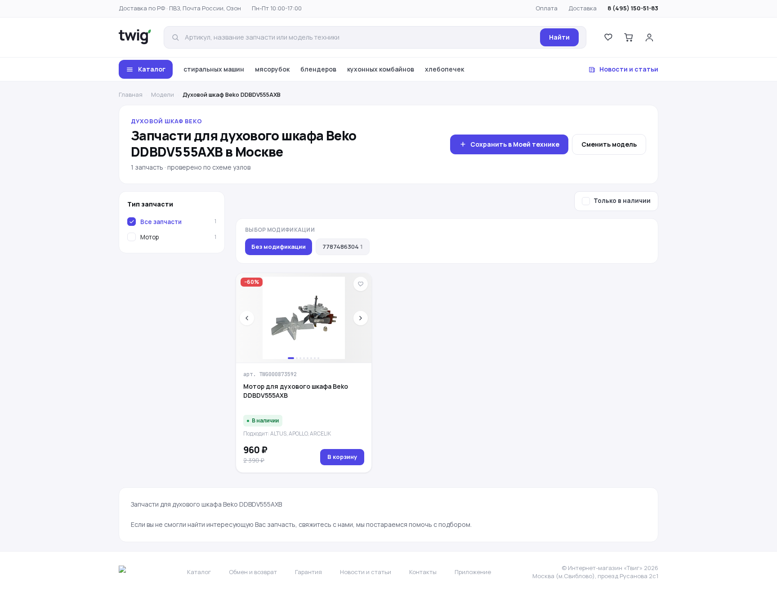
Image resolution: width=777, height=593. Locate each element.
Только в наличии (622, 201)
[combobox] (360, 37)
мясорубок (272, 69)
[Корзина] (629, 37)
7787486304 (342, 247)
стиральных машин (213, 69)
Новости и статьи (628, 69)
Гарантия (308, 572)
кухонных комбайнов (380, 69)
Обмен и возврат (253, 572)
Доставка (582, 8)
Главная (131, 94)
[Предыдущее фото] (247, 318)
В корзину (342, 457)
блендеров (318, 69)
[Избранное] (608, 37)
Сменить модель (609, 144)
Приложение (473, 572)
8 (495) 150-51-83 (632, 8)
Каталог (151, 69)
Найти (559, 37)
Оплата (547, 8)
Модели (162, 94)
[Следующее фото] (360, 318)
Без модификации (278, 247)
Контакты (423, 572)
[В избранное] (360, 284)
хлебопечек (444, 69)
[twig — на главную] (135, 37)
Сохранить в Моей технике (514, 144)
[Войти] (649, 37)
